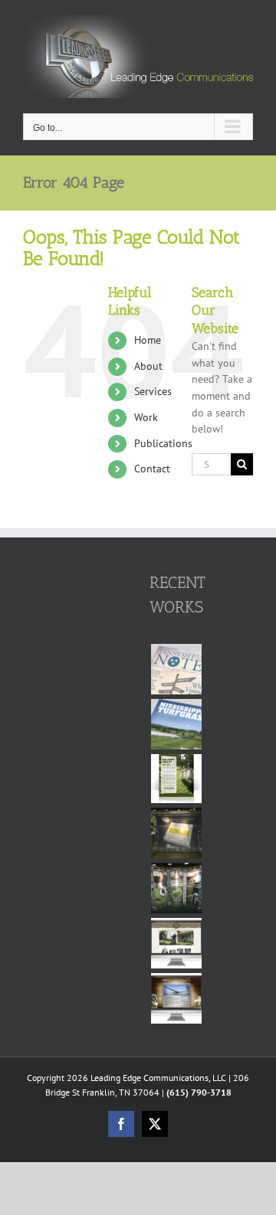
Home (147, 340)
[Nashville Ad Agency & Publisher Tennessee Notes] (176, 669)
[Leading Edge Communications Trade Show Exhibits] (176, 833)
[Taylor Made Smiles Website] (176, 943)
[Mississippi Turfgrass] (176, 724)
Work (146, 417)
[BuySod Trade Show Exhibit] (176, 888)
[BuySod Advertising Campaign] (176, 779)
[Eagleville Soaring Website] (176, 998)
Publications (163, 443)
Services (153, 391)
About (148, 366)
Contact (152, 468)
